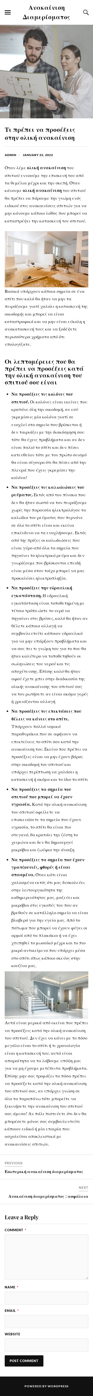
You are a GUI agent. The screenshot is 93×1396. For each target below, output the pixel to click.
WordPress (58, 1386)
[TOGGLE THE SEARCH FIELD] (85, 12)
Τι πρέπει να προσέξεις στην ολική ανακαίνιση (40, 133)
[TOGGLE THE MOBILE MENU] (8, 12)
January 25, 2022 (38, 155)
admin (10, 155)
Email (12, 1311)
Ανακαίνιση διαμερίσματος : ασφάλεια (48, 1196)
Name (11, 1287)
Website (12, 1334)
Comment (15, 1230)
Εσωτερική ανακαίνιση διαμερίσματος (44, 1171)
